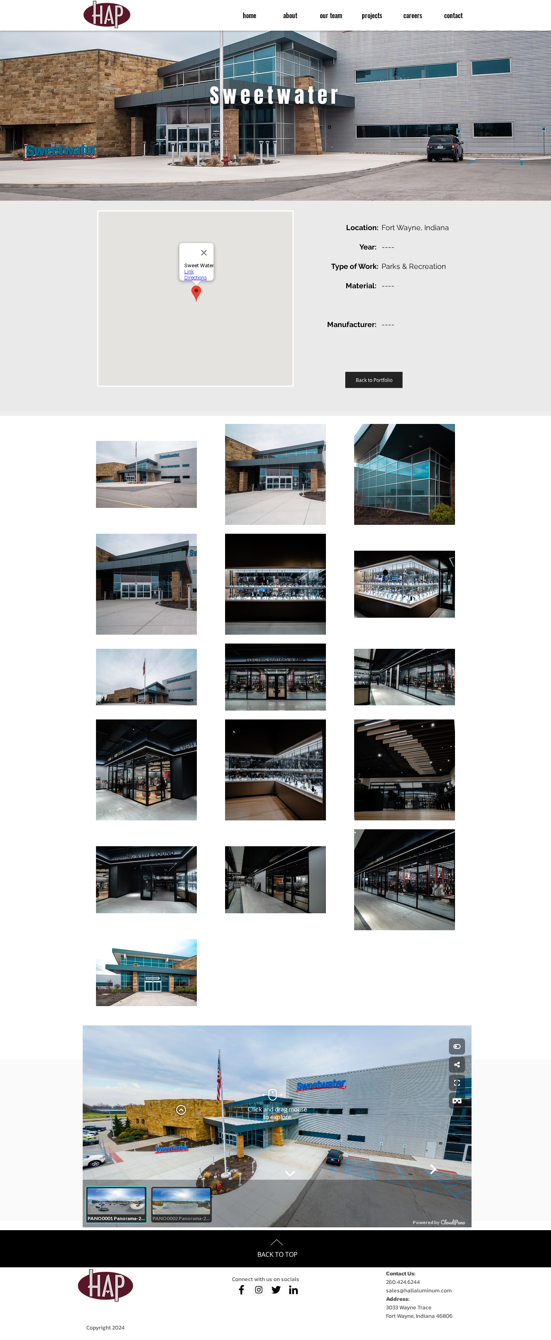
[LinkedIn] (293, 1289)
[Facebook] (241, 1289)
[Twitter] (276, 1289)
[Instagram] (259, 1289)
